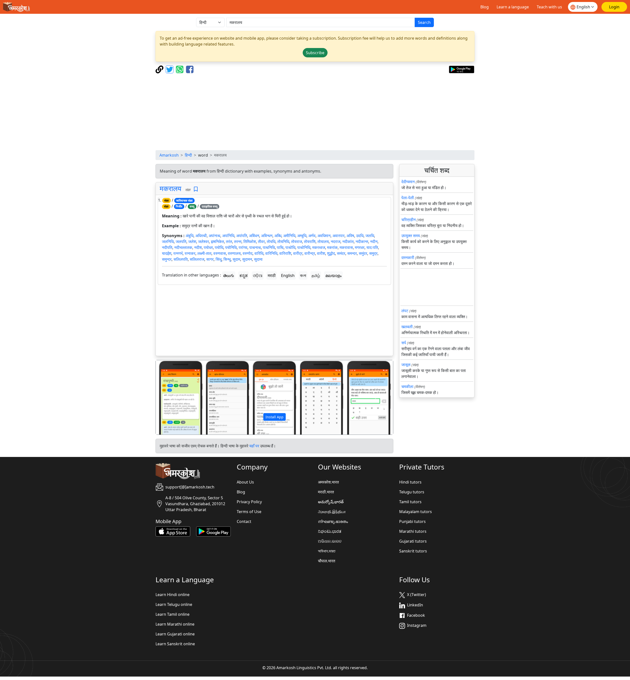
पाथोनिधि (303, 247)
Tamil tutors (410, 501)
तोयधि (271, 241)
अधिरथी (201, 235)
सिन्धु (227, 259)
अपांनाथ (214, 235)
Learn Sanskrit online (175, 644)
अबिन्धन (266, 235)
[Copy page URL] (160, 69)
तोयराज (296, 241)
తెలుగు (228, 275)
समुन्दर (167, 259)
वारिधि (258, 253)
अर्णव (311, 235)
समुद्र (373, 253)
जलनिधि (168, 241)
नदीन (374, 241)
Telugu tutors (411, 492)
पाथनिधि (269, 247)
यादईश (166, 253)
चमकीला (407, 386)
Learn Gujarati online (175, 634)
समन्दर (352, 253)
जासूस (405, 364)
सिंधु (218, 259)
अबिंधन (254, 235)
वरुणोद (247, 253)
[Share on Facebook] (190, 69)
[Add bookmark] (196, 189)
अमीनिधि (289, 235)
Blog (484, 7)
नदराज (335, 241)
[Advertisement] (315, 111)
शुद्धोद (331, 253)
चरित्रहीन (408, 219)
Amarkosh (169, 155)
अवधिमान (324, 235)
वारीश (321, 253)
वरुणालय (234, 253)
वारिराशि (285, 253)
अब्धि (277, 235)
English (288, 275)
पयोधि (219, 247)
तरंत (229, 241)
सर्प (403, 342)
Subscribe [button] (315, 52)
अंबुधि (189, 235)
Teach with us (549, 7)
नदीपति (167, 247)
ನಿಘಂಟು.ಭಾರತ (329, 531)
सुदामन (247, 259)
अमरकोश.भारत (328, 482)
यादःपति (372, 247)
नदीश (198, 247)
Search (424, 22)
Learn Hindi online (172, 594)
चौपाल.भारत (326, 561)
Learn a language (513, 7)
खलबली (407, 326)
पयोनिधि (231, 247)
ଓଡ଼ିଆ (257, 275)
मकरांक (332, 247)
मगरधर (359, 247)
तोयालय (323, 241)
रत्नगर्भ (178, 253)
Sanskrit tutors (413, 551)
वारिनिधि (271, 253)
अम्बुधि (301, 235)
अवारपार (338, 235)
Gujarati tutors (413, 541)
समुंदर (363, 253)
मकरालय (170, 188)
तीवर (261, 241)
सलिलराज (197, 259)
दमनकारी (407, 257)
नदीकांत (348, 241)
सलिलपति (180, 259)
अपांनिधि (228, 235)
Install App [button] (275, 417)
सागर (210, 259)
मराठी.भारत (326, 492)
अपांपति (241, 235)
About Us (245, 482)
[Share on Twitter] (170, 69)
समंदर (341, 253)
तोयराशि (309, 241)
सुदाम (236, 259)
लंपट (404, 310)
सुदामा (258, 259)
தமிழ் (316, 275)
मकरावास (346, 247)
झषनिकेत (217, 241)
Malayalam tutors (415, 511)
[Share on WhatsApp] (180, 69)
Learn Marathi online (175, 624)
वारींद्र (297, 253)
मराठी (272, 275)
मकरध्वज (318, 247)
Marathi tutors (412, 531)
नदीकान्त (362, 241)
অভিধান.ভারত (326, 551)
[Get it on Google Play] (461, 69)
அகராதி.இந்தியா (332, 511)
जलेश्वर (203, 241)
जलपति (181, 241)
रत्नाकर (190, 253)
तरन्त (237, 241)
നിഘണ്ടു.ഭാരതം (333, 521)
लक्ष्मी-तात (204, 253)
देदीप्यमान (408, 181)
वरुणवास (219, 253)
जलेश (192, 241)
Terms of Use (249, 511)
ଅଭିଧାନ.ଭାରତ (330, 541)
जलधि (369, 235)
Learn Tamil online (172, 614)
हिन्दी (188, 155)
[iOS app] (173, 531)
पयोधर (208, 247)
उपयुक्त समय (410, 235)
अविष (350, 235)
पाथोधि (290, 247)
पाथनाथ (255, 247)
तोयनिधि (283, 241)
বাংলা (303, 275)
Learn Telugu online (174, 604)
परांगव (243, 247)
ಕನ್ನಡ (243, 275)
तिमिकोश (249, 241)
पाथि (280, 247)
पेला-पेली (407, 197)
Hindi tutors (410, 482)
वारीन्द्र (309, 253)
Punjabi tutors (412, 521)
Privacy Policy (249, 501)
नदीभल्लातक (183, 247)
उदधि (359, 235)
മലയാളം (333, 275)
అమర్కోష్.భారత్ (331, 501)
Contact (244, 521)
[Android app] (213, 531)
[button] (173, 397)
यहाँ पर (254, 446)
